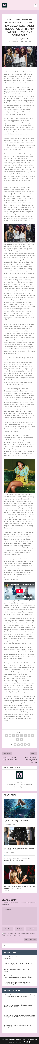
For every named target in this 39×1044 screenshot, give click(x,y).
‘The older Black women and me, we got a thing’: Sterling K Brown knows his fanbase (18, 976)
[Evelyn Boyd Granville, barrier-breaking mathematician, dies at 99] (19, 855)
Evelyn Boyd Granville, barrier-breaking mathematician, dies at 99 (18, 859)
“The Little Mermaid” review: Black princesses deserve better (16, 821)
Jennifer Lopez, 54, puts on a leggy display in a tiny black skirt (19, 849)
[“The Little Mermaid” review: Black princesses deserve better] (19, 808)
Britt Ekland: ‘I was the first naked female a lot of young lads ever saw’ (19, 887)
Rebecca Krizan (9, 1005)
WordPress (33, 1039)
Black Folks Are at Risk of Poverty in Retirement (18, 1006)
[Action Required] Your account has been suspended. (17, 957)
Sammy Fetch (8, 1025)
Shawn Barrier (8, 1015)
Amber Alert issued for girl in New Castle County (17, 970)
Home (10, 1042)
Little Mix (30, 89)
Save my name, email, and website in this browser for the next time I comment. (18, 934)
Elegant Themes (15, 1039)
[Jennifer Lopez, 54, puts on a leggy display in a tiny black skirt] (19, 836)
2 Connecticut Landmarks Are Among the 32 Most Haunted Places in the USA (19, 995)
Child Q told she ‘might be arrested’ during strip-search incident (18, 964)
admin (14, 39)
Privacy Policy (17, 1042)
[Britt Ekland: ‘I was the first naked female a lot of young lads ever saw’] (19, 874)
